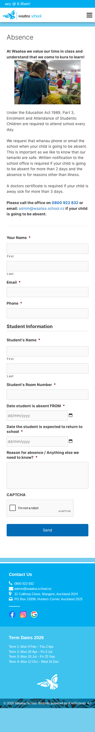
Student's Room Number (31, 384)
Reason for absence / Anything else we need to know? (43, 455)
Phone (14, 303)
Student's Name (23, 340)
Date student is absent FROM (36, 406)
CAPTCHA (16, 495)
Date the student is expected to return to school (44, 429)
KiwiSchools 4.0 (79, 703)
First (10, 256)
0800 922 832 (65, 203)
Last (10, 273)
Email (14, 282)
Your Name (19, 237)
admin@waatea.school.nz (42, 208)
